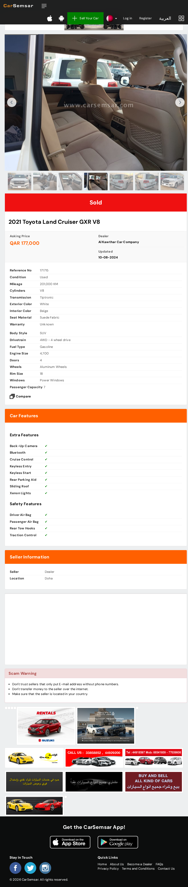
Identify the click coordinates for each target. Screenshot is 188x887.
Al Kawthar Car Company (118, 242)
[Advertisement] (96, 629)
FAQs (160, 864)
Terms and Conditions (138, 868)
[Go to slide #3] (70, 181)
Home (102, 864)
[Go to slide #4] (95, 181)
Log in (127, 18)
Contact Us (166, 868)
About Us (117, 864)
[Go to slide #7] (172, 181)
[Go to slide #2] (45, 181)
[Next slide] (180, 102)
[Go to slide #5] (121, 181)
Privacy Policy (108, 868)
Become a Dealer (140, 864)
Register (145, 18)
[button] (44, 6)
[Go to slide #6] (146, 181)
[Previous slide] (11, 102)
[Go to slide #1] (19, 181)
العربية (165, 18)
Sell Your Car (89, 18)
